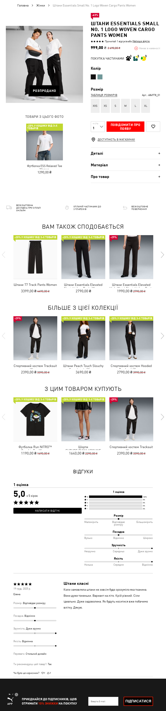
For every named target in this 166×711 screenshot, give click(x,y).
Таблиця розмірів (104, 95)
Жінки (40, 5)
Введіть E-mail (98, 701)
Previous (4, 255)
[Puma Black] (93, 77)
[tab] (125, 153)
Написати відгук (47, 510)
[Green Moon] (100, 77)
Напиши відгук (141, 41)
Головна (23, 5)
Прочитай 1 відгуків (116, 41)
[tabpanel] (44, 64)
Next (162, 255)
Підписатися (138, 701)
